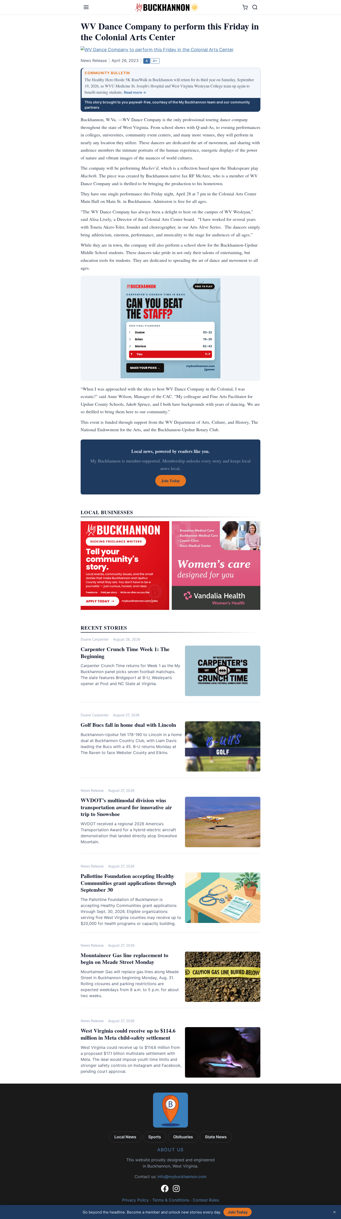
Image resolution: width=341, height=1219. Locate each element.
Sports (154, 1136)
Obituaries (183, 1136)
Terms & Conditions (170, 1200)
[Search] (254, 7)
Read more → (135, 92)
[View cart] (245, 7)
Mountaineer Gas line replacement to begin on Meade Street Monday (124, 958)
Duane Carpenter (95, 639)
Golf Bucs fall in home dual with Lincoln (128, 725)
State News (216, 1136)
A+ (155, 61)
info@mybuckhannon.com (182, 1176)
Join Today (238, 1212)
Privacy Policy (135, 1200)
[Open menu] (86, 7)
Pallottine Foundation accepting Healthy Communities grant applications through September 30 (128, 883)
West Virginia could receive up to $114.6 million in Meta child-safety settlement (128, 1034)
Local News (125, 1136)
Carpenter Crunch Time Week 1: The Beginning (125, 652)
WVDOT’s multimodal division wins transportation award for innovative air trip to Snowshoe (126, 807)
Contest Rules (206, 1200)
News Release (92, 790)
